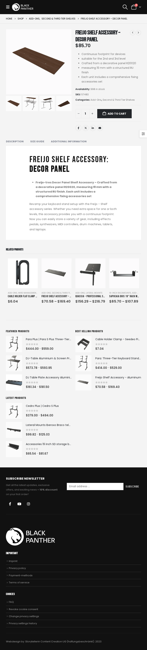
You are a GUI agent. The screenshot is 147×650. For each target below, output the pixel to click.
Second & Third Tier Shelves (119, 99)
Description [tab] (15, 141)
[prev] (132, 32)
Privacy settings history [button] (23, 623)
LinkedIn (93, 128)
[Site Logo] (22, 7)
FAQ (11, 602)
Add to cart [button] (31, 264)
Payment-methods (21, 575)
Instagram (28, 504)
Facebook (78, 128)
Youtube (19, 504)
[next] (138, 32)
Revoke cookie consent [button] (23, 609)
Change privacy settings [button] (24, 616)
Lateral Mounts (94, 292)
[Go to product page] (23, 273)
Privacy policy (17, 568)
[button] (9, 7)
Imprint (13, 561)
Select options (65, 264)
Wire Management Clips (30, 292)
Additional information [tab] (69, 141)
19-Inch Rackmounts (120, 292)
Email (100, 128)
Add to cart (117, 114)
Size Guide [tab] (37, 141)
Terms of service (19, 582)
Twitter (85, 128)
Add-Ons (96, 99)
